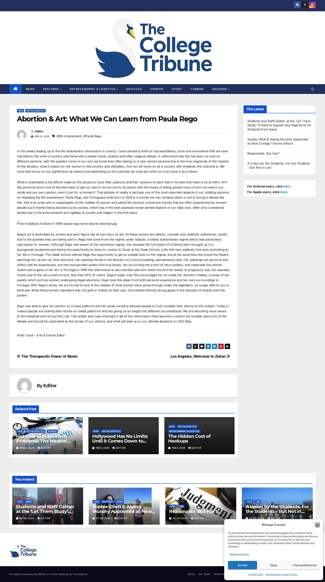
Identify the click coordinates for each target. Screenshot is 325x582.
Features (51, 89)
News (30, 89)
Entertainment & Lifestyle (93, 89)
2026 (20, 431)
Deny (273, 565)
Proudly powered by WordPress (28, 574)
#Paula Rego (92, 136)
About (191, 574)
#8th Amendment (69, 136)
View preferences (305, 565)
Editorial (108, 501)
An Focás (134, 89)
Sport (177, 89)
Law (181, 506)
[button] (317, 525)
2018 (20, 111)
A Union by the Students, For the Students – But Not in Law (277, 511)
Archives (220, 89)
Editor (39, 131)
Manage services (239, 554)
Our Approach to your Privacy (281, 574)
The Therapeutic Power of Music (49, 356)
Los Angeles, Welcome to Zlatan (199, 356)
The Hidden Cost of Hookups (189, 438)
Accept (242, 565)
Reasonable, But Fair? (263, 153)
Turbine (197, 89)
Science (52, 431)
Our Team (204, 574)
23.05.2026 (180, 518)
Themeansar (80, 574)
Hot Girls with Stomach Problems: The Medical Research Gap (41, 440)
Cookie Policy (255, 574)
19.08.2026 (27, 518)
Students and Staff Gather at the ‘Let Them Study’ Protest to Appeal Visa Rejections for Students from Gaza (279, 125)
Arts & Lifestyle (35, 111)
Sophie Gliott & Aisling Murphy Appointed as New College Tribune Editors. (122, 511)
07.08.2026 (104, 518)
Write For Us (221, 574)
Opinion (156, 89)
